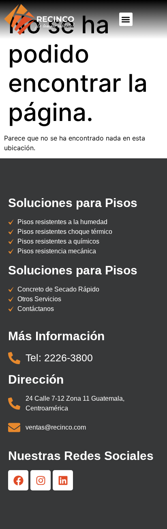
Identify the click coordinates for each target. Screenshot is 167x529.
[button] (126, 19)
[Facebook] (18, 480)
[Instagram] (40, 480)
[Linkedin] (63, 480)
